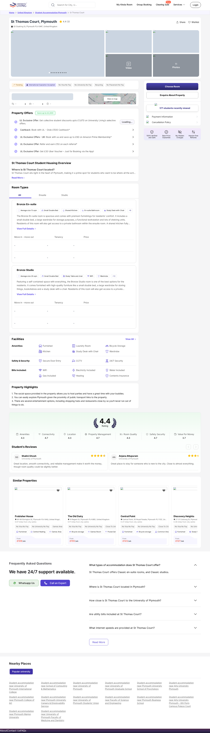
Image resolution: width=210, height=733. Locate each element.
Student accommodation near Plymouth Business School (149, 700)
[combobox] (72, 5)
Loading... (127, 122)
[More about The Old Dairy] (90, 502)
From (21, 540)
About (3, 730)
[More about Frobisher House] (38, 502)
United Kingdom (25, 12)
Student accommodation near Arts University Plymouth (181, 685)
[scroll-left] (188, 446)
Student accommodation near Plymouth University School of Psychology (149, 685)
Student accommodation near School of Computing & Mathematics (54, 685)
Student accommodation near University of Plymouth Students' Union (86, 700)
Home (11, 12)
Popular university (21, 671)
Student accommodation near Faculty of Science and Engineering (117, 700)
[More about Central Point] (143, 502)
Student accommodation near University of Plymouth (85, 685)
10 (65, 72)
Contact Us (13, 730)
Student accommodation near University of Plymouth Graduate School (118, 685)
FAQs (23, 730)
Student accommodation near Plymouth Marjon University (21, 714)
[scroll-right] (195, 446)
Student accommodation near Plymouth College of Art (21, 700)
